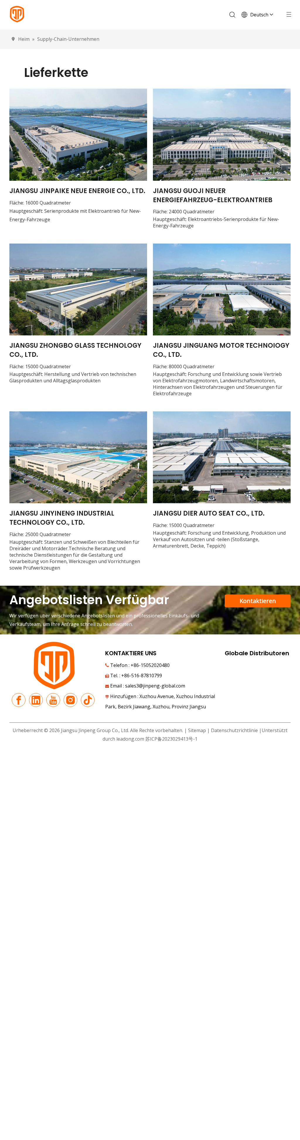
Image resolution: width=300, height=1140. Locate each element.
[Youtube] (53, 700)
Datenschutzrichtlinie (235, 730)
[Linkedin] (36, 700)
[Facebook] (18, 700)
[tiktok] (88, 700)
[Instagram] (70, 700)
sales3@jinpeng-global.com (155, 686)
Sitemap (197, 730)
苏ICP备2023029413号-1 (171, 739)
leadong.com (130, 739)
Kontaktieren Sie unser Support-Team (257, 602)
